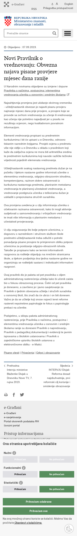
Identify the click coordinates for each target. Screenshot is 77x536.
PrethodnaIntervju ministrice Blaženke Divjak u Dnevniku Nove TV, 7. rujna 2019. (20, 374)
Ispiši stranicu (6, 395)
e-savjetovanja (12, 417)
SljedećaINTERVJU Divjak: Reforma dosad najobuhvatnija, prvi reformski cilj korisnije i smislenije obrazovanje (56, 376)
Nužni (7, 453)
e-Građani (10, 413)
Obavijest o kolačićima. (28, 522)
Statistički (11, 482)
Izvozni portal (12, 425)
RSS (34, 8)
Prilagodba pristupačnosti (58, 8)
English (68, 3)
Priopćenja (27, 352)
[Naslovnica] (38, 21)
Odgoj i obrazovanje (48, 352)
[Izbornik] (67, 33)
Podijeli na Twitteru (22, 395)
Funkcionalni (12, 468)
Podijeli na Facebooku (14, 395)
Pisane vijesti (11, 352)
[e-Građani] (20, 4)
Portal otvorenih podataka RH (21, 421)
